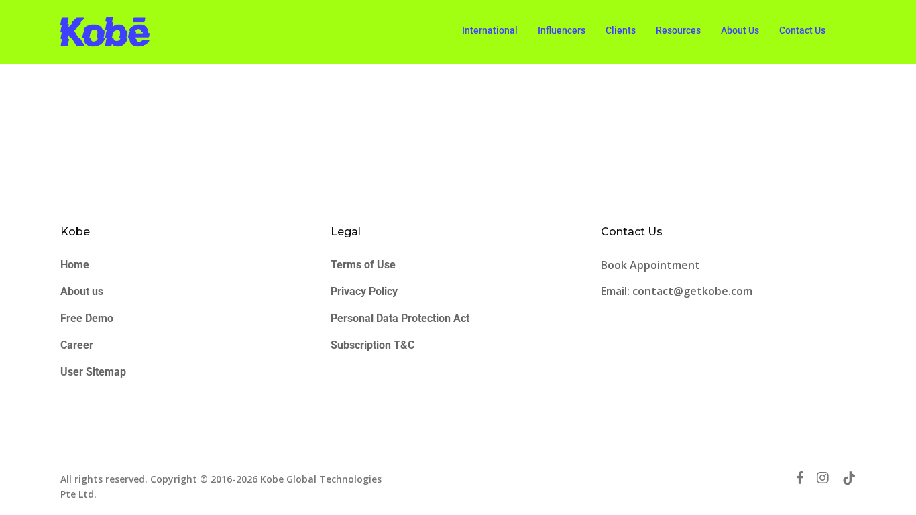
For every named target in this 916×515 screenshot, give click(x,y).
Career (76, 345)
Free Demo (86, 318)
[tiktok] (849, 478)
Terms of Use (363, 264)
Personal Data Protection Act (400, 318)
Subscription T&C (372, 345)
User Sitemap (93, 371)
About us (81, 291)
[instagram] (823, 478)
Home (74, 264)
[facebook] (799, 478)
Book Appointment (652, 265)
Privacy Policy (364, 291)
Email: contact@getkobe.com (676, 291)
